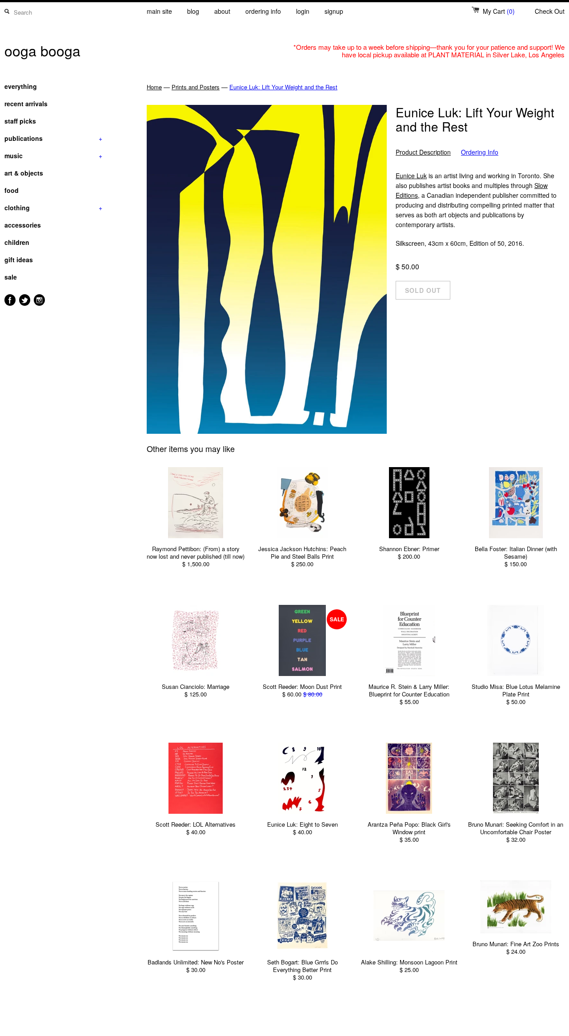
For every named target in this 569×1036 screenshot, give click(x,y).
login (302, 11)
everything (20, 86)
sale (10, 276)
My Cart (499, 11)
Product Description (423, 152)
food (11, 190)
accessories (22, 224)
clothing (53, 207)
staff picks (20, 120)
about (222, 11)
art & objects (23, 172)
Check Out (550, 11)
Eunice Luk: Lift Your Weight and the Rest (283, 87)
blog (193, 11)
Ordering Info (479, 152)
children (16, 242)
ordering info (263, 11)
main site (159, 11)
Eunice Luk (411, 175)
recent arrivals (26, 103)
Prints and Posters (196, 87)
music (53, 155)
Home (154, 87)
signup (334, 11)
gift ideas (18, 259)
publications (53, 138)
